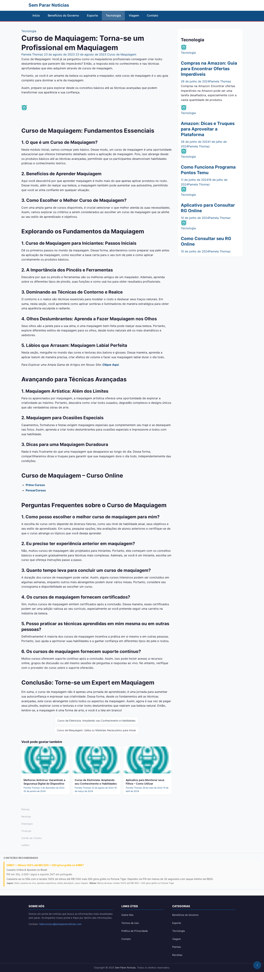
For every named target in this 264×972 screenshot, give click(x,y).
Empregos (27, 823)
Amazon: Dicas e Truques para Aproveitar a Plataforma (208, 129)
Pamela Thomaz (32, 54)
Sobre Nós (127, 914)
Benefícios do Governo (63, 15)
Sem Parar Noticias (125, 967)
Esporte (92, 15)
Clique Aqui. (110, 364)
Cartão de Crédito (31, 838)
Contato (152, 15)
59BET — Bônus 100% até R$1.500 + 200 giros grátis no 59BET (45, 865)
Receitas (26, 816)
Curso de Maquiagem (121, 54)
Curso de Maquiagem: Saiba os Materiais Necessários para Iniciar (96, 730)
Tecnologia (113, 15)
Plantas (25, 809)
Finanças (26, 830)
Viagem (134, 15)
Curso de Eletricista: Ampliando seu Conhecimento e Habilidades (96, 720)
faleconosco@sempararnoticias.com (60, 924)
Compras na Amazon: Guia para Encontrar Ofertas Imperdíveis (209, 69)
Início (36, 15)
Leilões (25, 845)
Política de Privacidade (134, 930)
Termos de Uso (130, 923)
